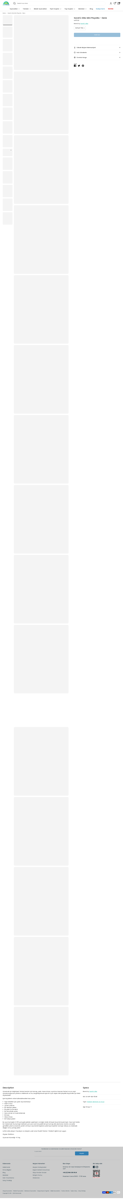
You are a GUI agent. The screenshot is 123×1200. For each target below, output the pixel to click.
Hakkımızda (6, 1167)
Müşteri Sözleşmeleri (39, 1167)
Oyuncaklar (14, 9)
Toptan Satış (74, 1191)
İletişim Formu (37, 1175)
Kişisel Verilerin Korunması (41, 1170)
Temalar (26, 9)
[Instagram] (97, 1167)
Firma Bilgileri (7, 1170)
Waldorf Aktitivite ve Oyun (95, 1102)
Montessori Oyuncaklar (30, 1191)
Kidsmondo (18, 1193)
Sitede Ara (36, 1178)
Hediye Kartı (100, 9)
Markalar (81, 9)
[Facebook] (94, 1167)
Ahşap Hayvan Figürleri (43, 1191)
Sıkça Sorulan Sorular (39, 1172)
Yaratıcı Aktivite (65, 1191)
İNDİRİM (110, 9)
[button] (97, 40)
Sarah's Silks (84, 23)
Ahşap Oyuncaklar (7, 1191)
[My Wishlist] (115, 3)
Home (4, 13)
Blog (91, 9)
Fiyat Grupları (55, 9)
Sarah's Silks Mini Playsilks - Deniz (16, 13)
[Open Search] (14, 3)
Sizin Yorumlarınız (8, 1178)
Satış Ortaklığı (7, 1180)
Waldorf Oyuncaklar (18, 1191)
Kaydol (82, 1153)
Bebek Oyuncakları (40, 9)
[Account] (111, 3)
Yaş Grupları (69, 9)
